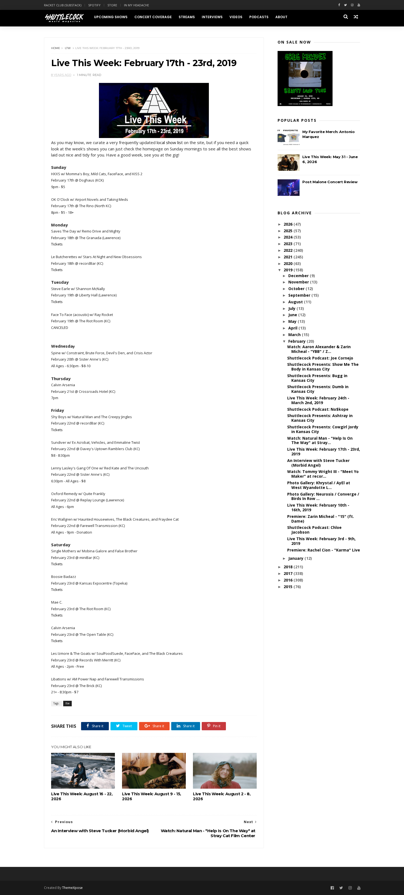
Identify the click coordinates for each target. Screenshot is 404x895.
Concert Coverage (153, 17)
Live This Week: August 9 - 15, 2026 (151, 796)
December (299, 275)
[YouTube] (359, 888)
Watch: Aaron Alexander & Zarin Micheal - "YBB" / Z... (319, 349)
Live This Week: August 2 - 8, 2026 (221, 796)
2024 (289, 237)
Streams (187, 17)
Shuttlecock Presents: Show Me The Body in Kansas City (323, 367)
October (297, 288)
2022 (289, 250)
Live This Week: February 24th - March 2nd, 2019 (318, 400)
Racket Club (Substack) (62, 5)
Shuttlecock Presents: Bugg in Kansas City (317, 378)
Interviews (212, 17)
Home (55, 48)
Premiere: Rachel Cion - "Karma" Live (323, 550)
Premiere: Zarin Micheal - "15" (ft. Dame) (320, 519)
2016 (289, 580)
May (293, 321)
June (293, 314)
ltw (68, 48)
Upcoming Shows (111, 17)
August (296, 301)
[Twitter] (345, 5)
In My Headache (136, 5)
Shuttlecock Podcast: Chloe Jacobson (314, 530)
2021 (289, 256)
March (295, 334)
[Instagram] (352, 5)
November (299, 282)
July (292, 308)
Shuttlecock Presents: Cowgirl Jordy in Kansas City (322, 429)
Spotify (94, 5)
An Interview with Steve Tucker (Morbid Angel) (318, 463)
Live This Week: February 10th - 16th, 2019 (318, 507)
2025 (289, 230)
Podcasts (259, 17)
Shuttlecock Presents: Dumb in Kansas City (317, 389)
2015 (289, 586)
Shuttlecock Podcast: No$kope (317, 409)
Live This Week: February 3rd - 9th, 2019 (321, 541)
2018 (289, 566)
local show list (170, 142)
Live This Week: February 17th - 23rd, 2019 (323, 451)
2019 (289, 269)
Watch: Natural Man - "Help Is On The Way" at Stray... (320, 440)
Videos (235, 17)
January (296, 558)
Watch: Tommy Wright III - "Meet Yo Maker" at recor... (323, 474)
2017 (289, 573)
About (281, 17)
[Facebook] (339, 5)
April (293, 328)
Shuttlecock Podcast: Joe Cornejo (320, 358)
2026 (289, 224)
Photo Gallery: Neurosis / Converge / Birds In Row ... (323, 496)
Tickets (57, 244)
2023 (289, 243)
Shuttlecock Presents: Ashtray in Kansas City (320, 418)
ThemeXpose (72, 887)
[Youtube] (359, 5)
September (299, 295)
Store (112, 5)
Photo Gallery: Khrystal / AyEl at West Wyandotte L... (318, 485)
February (297, 341)
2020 (289, 263)
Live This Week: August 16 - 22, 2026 (82, 796)
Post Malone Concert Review (330, 182)
